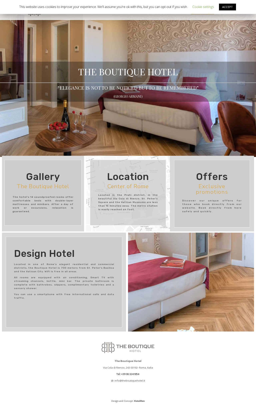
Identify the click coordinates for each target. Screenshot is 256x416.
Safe (181, 11)
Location (101, 11)
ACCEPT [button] (227, 7)
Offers (121, 11)
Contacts (163, 11)
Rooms (82, 11)
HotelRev (139, 400)
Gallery (141, 11)
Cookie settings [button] (203, 7)
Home (66, 11)
